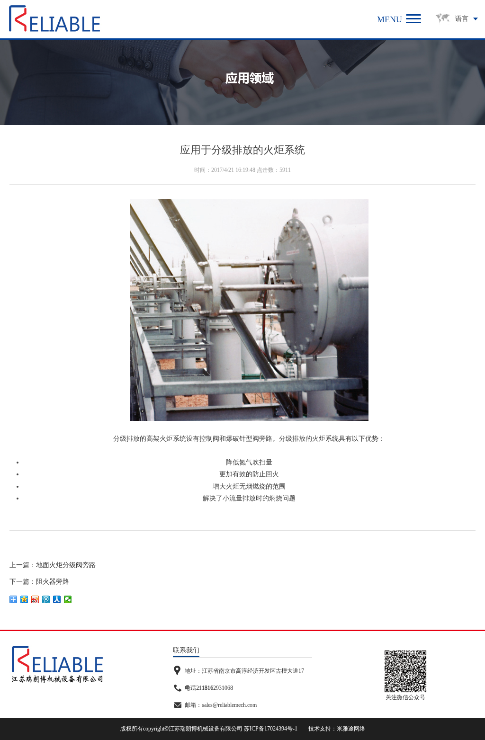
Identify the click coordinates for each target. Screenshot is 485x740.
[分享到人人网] (57, 599)
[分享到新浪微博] (35, 599)
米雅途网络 (351, 728)
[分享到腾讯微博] (46, 599)
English (457, 44)
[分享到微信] (68, 599)
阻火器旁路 (52, 581)
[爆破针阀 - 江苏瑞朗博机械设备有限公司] (54, 18)
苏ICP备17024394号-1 (270, 728)
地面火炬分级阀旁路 (66, 565)
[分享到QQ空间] (24, 599)
